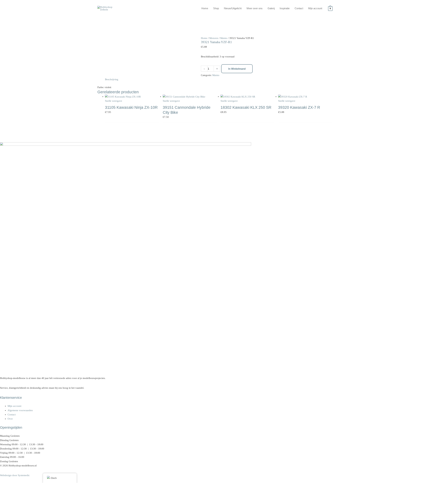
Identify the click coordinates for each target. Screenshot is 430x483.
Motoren (213, 38)
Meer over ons (255, 8)
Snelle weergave (113, 101)
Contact (299, 8)
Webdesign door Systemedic (15, 475)
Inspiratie (285, 8)
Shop (216, 8)
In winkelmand (237, 68)
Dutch (54, 478)
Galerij (271, 8)
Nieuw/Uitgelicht (233, 8)
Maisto (223, 38)
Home (204, 8)
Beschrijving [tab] (111, 79)
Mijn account (315, 8)
